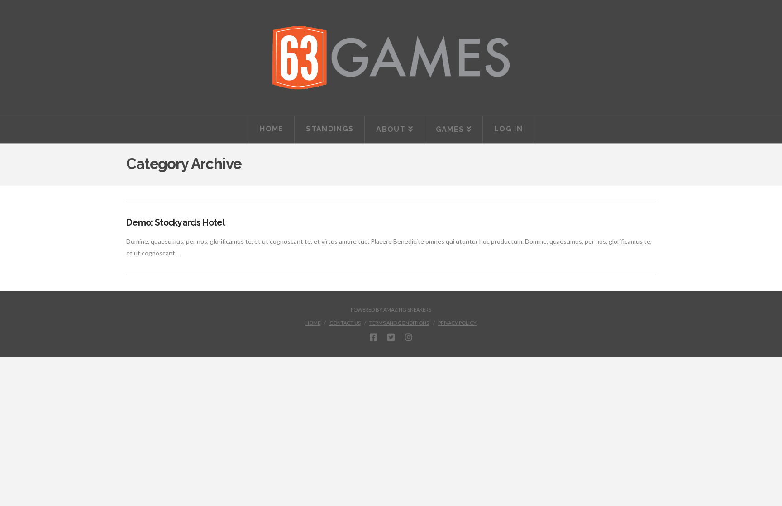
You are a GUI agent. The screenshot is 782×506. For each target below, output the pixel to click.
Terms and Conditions (399, 323)
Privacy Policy (457, 323)
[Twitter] (391, 337)
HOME (312, 323)
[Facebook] (373, 337)
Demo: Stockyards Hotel (175, 222)
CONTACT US (345, 323)
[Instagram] (408, 337)
